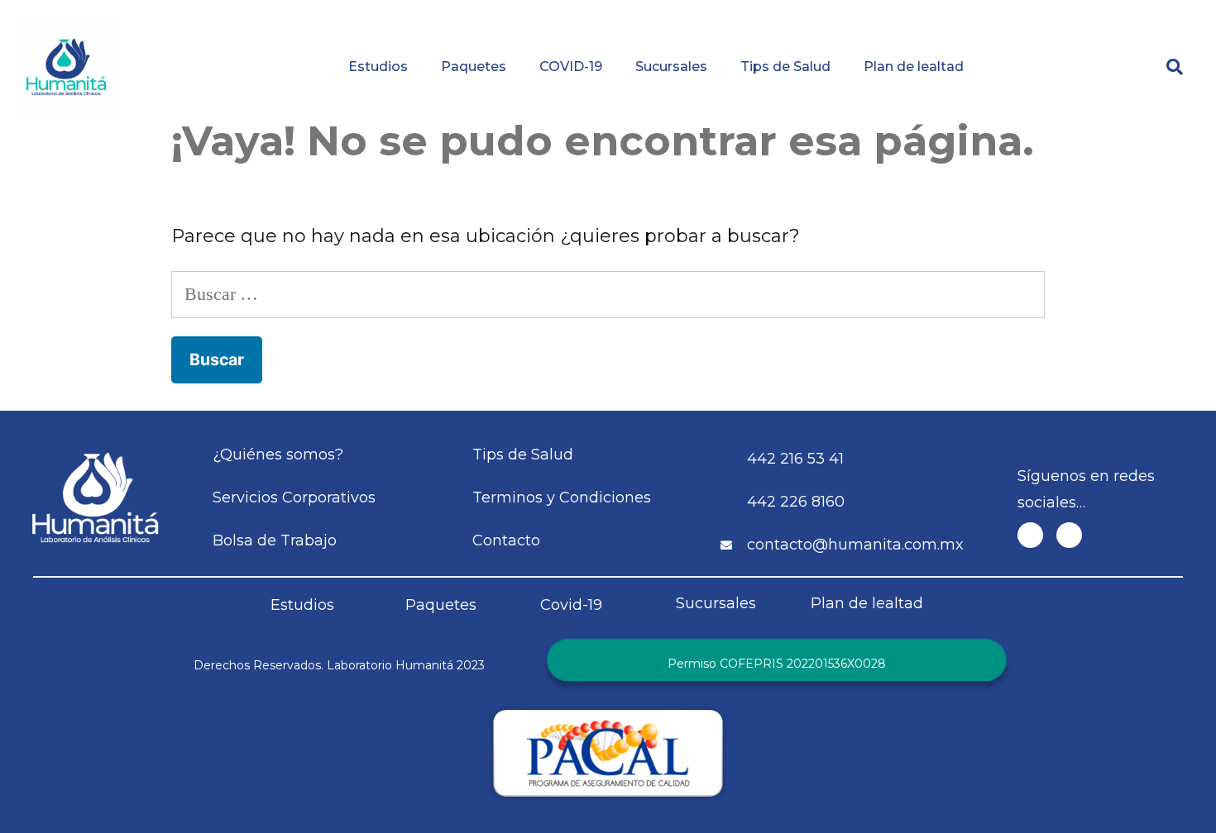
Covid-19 (571, 605)
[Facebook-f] (1030, 535)
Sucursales (671, 66)
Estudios (378, 66)
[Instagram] (1069, 535)
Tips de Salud (785, 66)
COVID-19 (570, 66)
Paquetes (473, 66)
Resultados (690, 12)
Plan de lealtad (914, 66)
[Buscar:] (608, 294)
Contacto (1114, 12)
